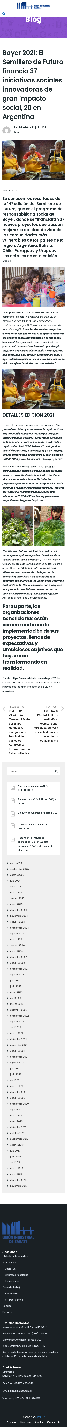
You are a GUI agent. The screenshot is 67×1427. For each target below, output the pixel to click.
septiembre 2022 (19, 1015)
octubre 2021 (17, 1051)
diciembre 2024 (18, 910)
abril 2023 (15, 998)
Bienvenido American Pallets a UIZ (37, 812)
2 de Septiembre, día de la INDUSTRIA (32, 826)
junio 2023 (15, 986)
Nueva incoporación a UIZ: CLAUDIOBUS (33, 788)
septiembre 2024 (19, 927)
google (13, 1422)
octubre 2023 (17, 963)
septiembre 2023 (19, 968)
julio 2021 (15, 1068)
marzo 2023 (16, 1004)
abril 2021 (15, 1080)
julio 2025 (15, 880)
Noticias (7, 1305)
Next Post (46, 724)
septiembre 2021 (19, 1056)
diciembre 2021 (18, 1039)
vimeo (52, 1422)
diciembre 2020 (18, 1092)
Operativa (10, 1268)
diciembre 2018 (18, 1180)
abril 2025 (15, 886)
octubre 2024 (17, 922)
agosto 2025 (17, 875)
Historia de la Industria (15, 1256)
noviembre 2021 (18, 1045)
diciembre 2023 (18, 957)
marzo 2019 (16, 1168)
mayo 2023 (16, 992)
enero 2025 (16, 904)
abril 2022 (15, 1027)
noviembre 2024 (19, 916)
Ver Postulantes (14, 1299)
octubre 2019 (17, 1133)
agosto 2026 (17, 863)
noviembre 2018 (18, 1186)
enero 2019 (16, 1174)
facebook (26, 1422)
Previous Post (20, 730)
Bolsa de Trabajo (11, 1287)
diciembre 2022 (18, 1010)
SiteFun (40, 1417)
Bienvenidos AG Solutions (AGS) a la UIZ (37, 801)
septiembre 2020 (19, 1103)
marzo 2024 (16, 939)
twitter (39, 1422)
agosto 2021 (17, 1062)
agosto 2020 (17, 1109)
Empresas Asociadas (16, 1274)
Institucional (9, 1262)
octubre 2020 (17, 1098)
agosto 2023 (17, 974)
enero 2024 (16, 951)
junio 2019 (15, 1156)
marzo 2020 (16, 1115)
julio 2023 (15, 980)
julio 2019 (15, 1150)
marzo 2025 (16, 892)
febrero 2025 (17, 898)
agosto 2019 (17, 1145)
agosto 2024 (17, 933)
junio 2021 (15, 1074)
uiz (18, 132)
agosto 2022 (17, 1021)
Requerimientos (13, 1281)
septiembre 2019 (19, 1139)
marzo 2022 (16, 1033)
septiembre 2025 (19, 869)
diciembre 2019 (18, 1127)
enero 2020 (16, 1121)
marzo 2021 (16, 1086)
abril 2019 (15, 1162)
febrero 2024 (17, 945)
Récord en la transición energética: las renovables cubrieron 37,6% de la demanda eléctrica (35, 844)
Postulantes (12, 1293)
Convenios (8, 1312)
